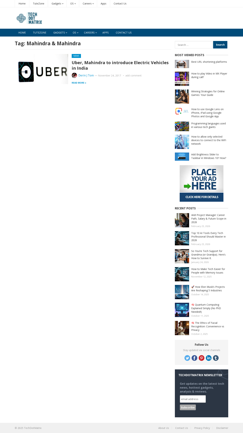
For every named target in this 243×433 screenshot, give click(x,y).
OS (72, 3)
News (76, 55)
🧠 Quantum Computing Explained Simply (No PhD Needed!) (206, 308)
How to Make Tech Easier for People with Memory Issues (208, 270)
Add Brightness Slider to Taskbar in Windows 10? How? (208, 156)
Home (22, 3)
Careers (87, 3)
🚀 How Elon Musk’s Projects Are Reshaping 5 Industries (208, 288)
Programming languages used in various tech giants (208, 125)
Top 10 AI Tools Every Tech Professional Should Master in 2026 (208, 236)
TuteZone (38, 3)
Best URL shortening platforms (209, 61)
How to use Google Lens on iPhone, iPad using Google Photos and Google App (207, 112)
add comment (133, 75)
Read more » (79, 82)
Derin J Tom (86, 75)
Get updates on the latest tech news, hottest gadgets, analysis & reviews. (202, 387)
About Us (163, 428)
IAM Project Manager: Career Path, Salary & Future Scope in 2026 (208, 218)
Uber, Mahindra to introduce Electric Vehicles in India (120, 65)
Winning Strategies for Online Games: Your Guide (208, 93)
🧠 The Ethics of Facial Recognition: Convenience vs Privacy (207, 326)
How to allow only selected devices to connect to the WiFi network (208, 140)
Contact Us (120, 3)
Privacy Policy (202, 428)
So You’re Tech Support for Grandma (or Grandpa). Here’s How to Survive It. (208, 254)
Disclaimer (222, 428)
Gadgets (56, 3)
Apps (103, 3)
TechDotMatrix (32, 428)
